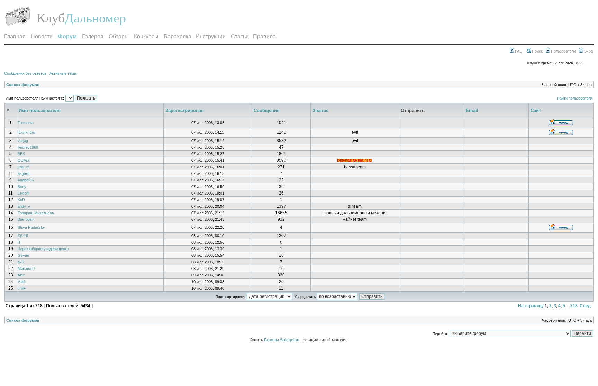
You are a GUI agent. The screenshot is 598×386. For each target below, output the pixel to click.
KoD (21, 200)
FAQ (518, 51)
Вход (588, 51)
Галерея (92, 36)
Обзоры (119, 36)
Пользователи (563, 51)
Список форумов (22, 85)
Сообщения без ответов (25, 73)
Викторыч (26, 219)
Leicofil (23, 193)
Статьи (240, 36)
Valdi (21, 282)
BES (21, 154)
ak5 (21, 262)
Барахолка (177, 36)
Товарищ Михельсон (36, 213)
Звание (320, 110)
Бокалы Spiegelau (282, 340)
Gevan (23, 255)
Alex (21, 275)
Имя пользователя (40, 110)
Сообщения (267, 110)
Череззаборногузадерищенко (43, 249)
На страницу (531, 305)
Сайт (536, 110)
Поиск (537, 51)
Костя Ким (27, 132)
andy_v (24, 206)
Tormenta (26, 123)
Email (472, 110)
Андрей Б (26, 180)
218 (574, 305)
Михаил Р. (26, 268)
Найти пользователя (575, 98)
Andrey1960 (28, 147)
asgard (23, 173)
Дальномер (95, 18)
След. (586, 305)
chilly (22, 288)
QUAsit (24, 160)
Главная (15, 36)
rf (19, 242)
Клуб (51, 18)
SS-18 (23, 236)
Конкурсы (146, 36)
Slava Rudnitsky (31, 227)
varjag (23, 141)
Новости (42, 36)
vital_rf (23, 167)
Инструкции (211, 36)
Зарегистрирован (184, 110)
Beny (22, 187)
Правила (264, 36)
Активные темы (63, 73)
